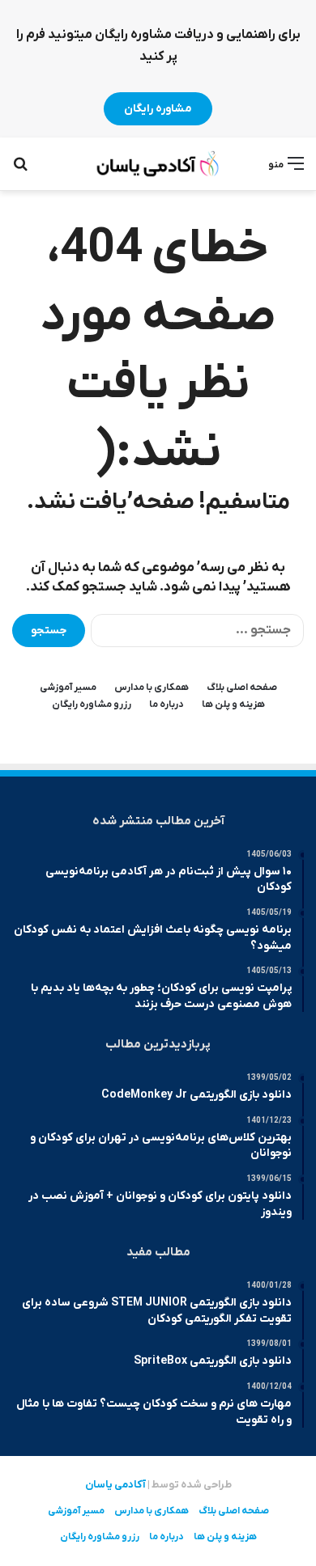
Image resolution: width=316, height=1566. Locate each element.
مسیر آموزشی (68, 687)
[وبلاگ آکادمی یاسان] (158, 164)
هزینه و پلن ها (233, 704)
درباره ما (166, 704)
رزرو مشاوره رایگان (91, 704)
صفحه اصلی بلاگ (242, 687)
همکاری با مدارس (151, 687)
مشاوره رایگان (158, 108)
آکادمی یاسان (115, 1485)
